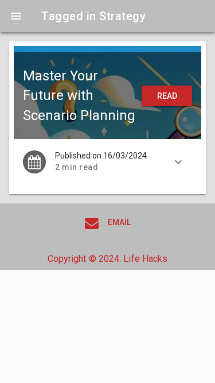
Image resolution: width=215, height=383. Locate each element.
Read (167, 95)
